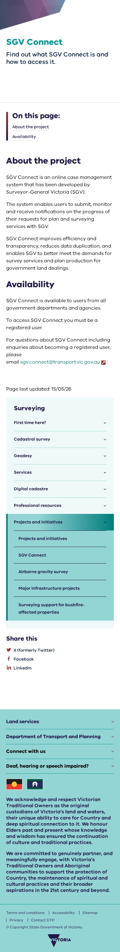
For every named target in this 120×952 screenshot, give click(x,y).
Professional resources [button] (37, 505)
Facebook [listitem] (24, 659)
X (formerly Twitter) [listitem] (34, 650)
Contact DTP (42, 920)
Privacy (16, 920)
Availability (24, 137)
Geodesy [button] (23, 456)
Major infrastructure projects (49, 588)
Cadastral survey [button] (32, 439)
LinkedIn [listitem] (23, 668)
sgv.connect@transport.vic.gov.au (60, 362)
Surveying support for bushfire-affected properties (51, 608)
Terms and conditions (25, 912)
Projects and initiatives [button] (38, 522)
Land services (22, 721)
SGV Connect (32, 555)
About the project (30, 127)
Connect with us (26, 751)
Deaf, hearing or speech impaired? (47, 766)
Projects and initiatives (42, 539)
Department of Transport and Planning (53, 736)
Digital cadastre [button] (31, 489)
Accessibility (63, 912)
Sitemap (90, 912)
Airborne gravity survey (43, 572)
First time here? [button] (30, 423)
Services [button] (23, 472)
